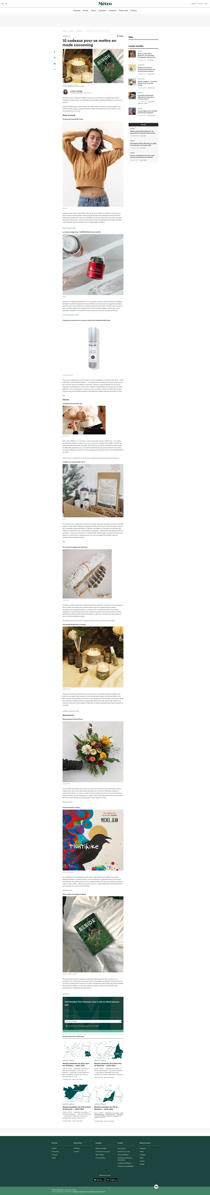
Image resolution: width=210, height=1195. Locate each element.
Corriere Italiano (100, 1158)
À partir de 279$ (67, 802)
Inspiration (102, 10)
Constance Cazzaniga (76, 91)
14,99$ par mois (67, 890)
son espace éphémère (92, 443)
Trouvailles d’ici (79, 31)
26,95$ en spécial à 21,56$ (71, 711)
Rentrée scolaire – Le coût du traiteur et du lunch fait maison (147, 83)
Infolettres (77, 1148)
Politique (140, 108)
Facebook (142, 1148)
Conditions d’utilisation (124, 1163)
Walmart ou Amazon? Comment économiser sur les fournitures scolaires (146, 69)
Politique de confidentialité (125, 1166)
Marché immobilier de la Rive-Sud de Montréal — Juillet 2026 (107, 1064)
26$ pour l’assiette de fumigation (105, 620)
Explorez (134, 10)
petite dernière (116, 213)
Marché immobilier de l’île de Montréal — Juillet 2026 (106, 1108)
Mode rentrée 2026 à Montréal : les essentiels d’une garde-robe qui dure (147, 55)
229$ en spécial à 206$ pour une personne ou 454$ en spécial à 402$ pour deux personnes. (91, 458)
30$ (64, 395)
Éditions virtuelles (101, 1148)
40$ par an (66, 994)
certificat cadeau (89, 389)
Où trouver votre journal (103, 1151)
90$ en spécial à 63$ (69, 228)
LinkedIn (142, 1164)
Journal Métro (151, 60)
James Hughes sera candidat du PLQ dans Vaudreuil (147, 112)
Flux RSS (76, 1151)
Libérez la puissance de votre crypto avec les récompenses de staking (142, 156)
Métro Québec (100, 1155)
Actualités (76, 10)
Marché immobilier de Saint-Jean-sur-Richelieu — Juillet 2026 (76, 1064)
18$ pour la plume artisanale (85, 620)
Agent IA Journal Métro (77, 1079)
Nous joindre (121, 1148)
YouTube (142, 1161)
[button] (2, 4)
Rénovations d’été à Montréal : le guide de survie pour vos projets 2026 (143, 144)
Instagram (143, 1155)
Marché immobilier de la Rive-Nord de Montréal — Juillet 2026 (77, 1108)
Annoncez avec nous (124, 1151)
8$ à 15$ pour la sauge (69, 620)
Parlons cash (123, 10)
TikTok (141, 1158)
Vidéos (54, 1158)
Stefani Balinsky (151, 74)
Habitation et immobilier (68, 1060)
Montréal (140, 92)
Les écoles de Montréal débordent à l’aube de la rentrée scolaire (146, 97)
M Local (85, 10)
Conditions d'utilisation (94, 1191)
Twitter (142, 1151)
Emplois (54, 1148)
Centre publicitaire (123, 1155)
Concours (55, 1155)
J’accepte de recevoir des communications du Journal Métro (83, 1026)
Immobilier (112, 10)
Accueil (65, 31)
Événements (55, 1151)
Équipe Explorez (143, 160)
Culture (93, 10)
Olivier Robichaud (151, 115)
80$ (64, 541)
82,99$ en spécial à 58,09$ (71, 315)
